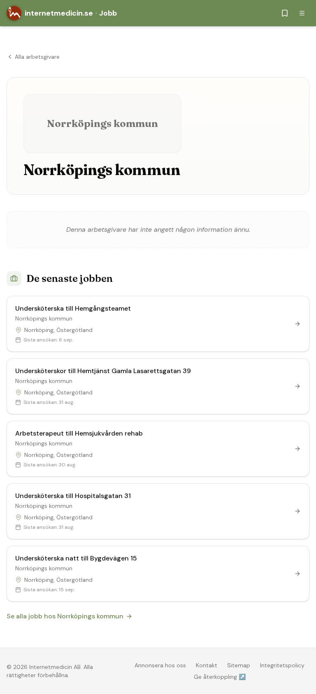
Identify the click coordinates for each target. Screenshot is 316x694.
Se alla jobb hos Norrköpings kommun (65, 616)
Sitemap (238, 665)
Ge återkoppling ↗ (220, 676)
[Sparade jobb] (284, 13)
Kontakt (206, 665)
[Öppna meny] (302, 13)
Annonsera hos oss (160, 665)
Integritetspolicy (282, 665)
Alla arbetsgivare (37, 56)
